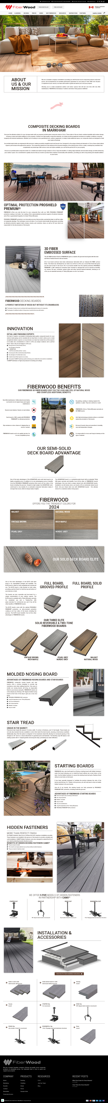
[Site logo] (20, 7)
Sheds (22, 1086)
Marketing (6, 1083)
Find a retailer (58, 7)
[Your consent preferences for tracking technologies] (2, 1100)
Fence (22, 1088)
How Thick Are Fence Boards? (80, 1085)
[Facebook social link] (98, 1)
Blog (39, 1086)
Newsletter (6, 1091)
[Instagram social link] (100, 1)
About (4, 1080)
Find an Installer (43, 7)
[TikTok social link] (104, 1)
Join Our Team (42, 1083)
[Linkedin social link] (102, 1)
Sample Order (24, 1091)
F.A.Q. (39, 1080)
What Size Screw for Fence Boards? (82, 1080)
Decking (22, 1080)
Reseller (5, 1086)
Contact (5, 1088)
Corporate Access (8, 1094)
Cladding (22, 1083)
